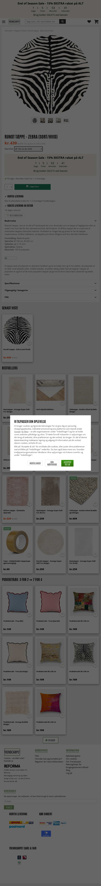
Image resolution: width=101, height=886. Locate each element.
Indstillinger (35, 463)
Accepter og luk (67, 463)
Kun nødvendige (52, 463)
